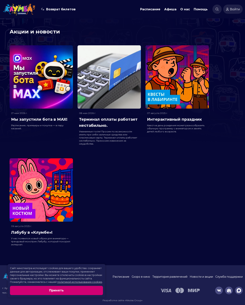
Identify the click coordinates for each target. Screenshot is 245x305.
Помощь (201, 9)
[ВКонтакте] (219, 290)
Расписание (150, 9)
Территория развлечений (169, 276)
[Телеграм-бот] (229, 290)
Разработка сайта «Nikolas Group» (123, 300)
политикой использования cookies (79, 281)
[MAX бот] (239, 290)
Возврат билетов (61, 9)
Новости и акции (201, 276)
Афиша (170, 9)
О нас (185, 9)
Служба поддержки (229, 276)
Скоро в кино (141, 276)
